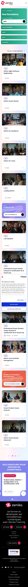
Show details (20, 300)
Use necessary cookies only (14, 308)
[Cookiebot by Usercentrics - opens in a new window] (20, 277)
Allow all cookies (14, 304)
